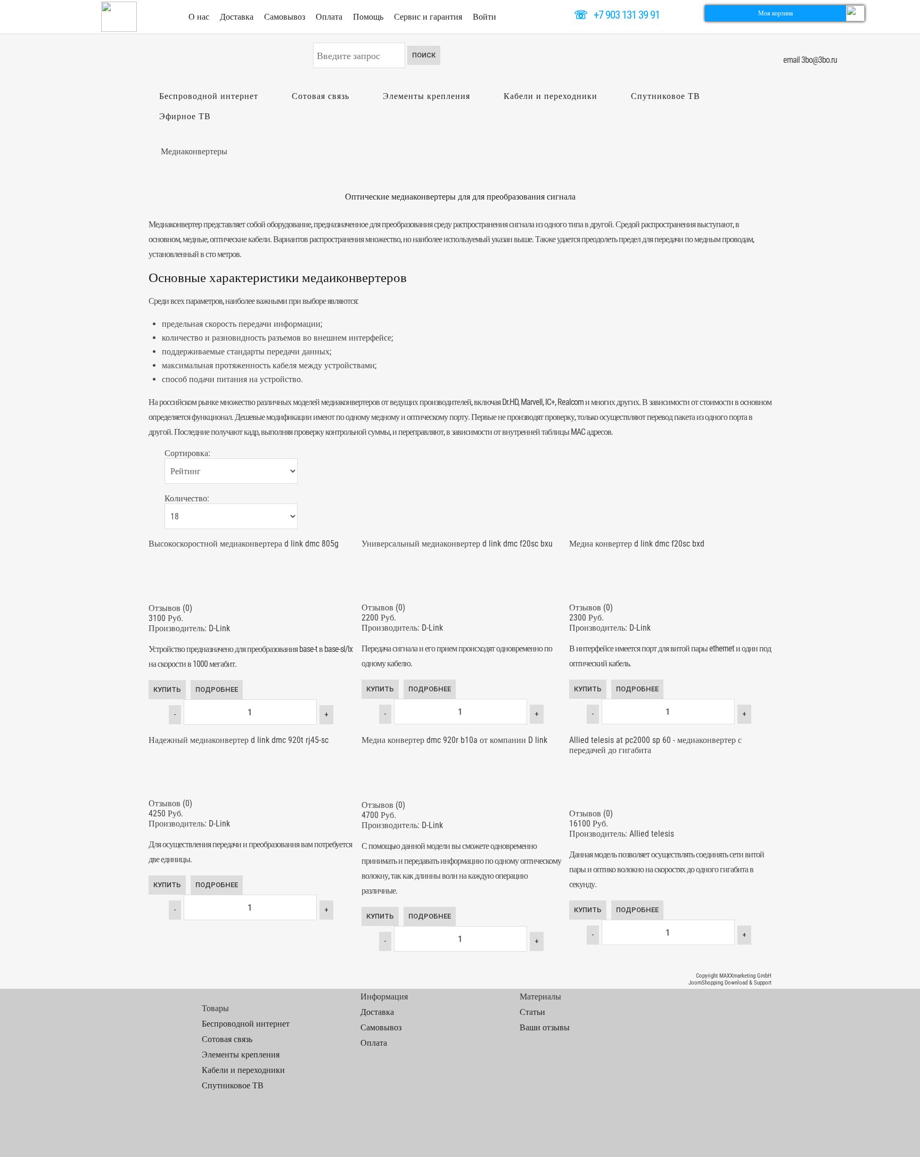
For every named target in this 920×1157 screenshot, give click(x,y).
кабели (259, 239)
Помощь (368, 17)
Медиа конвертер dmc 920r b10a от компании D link (454, 740)
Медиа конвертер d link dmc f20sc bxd (636, 544)
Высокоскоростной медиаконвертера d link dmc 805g (244, 544)
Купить (167, 689)
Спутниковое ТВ (665, 96)
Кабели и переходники (550, 96)
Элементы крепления (426, 96)
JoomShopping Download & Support (729, 982)
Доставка (236, 17)
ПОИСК (424, 55)
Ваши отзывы (545, 1027)
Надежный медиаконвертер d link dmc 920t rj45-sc (238, 740)
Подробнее (216, 689)
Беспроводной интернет (208, 96)
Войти (484, 17)
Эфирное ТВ (185, 116)
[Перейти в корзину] (855, 12)
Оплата (329, 17)
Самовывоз (284, 17)
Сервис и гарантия (428, 17)
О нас (198, 17)
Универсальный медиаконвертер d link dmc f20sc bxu (457, 544)
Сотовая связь (320, 96)
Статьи (532, 1012)
